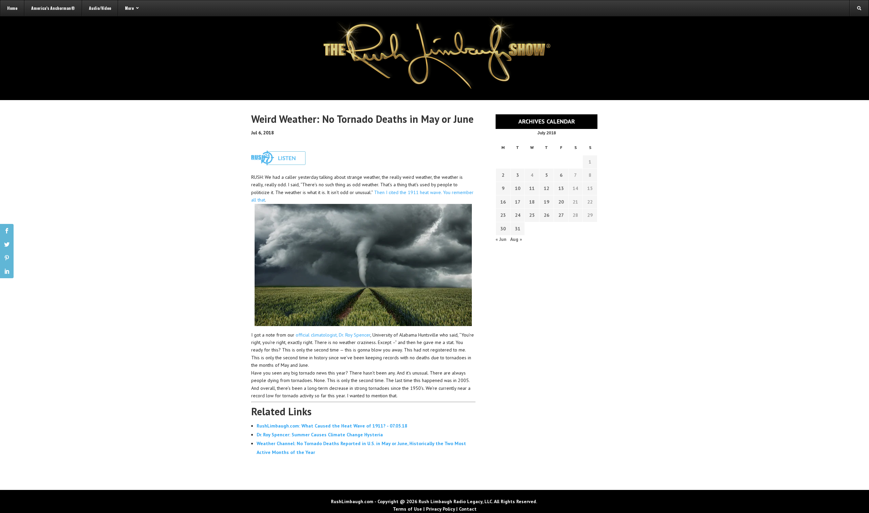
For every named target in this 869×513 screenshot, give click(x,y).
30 (503, 229)
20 (561, 202)
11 (532, 188)
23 (503, 215)
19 (546, 202)
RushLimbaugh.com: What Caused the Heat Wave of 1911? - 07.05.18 (332, 426)
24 (517, 215)
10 (517, 188)
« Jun (501, 239)
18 (532, 202)
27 (561, 215)
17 (517, 202)
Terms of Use (407, 509)
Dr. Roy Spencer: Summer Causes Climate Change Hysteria (320, 435)
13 (561, 188)
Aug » (516, 239)
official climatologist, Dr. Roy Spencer (333, 335)
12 (546, 188)
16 (503, 202)
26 (546, 215)
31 (517, 229)
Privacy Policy (440, 509)
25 (532, 215)
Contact (468, 509)
